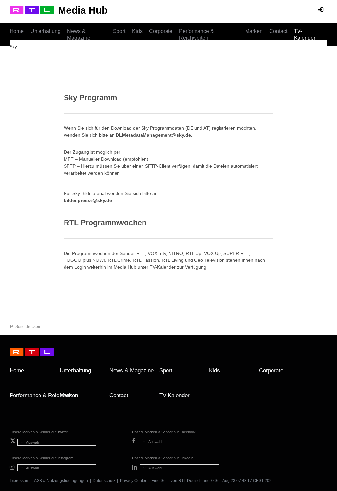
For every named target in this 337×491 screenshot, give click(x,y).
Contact (278, 31)
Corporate (160, 31)
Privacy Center (133, 480)
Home (17, 31)
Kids (137, 31)
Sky (13, 46)
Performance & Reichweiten (196, 34)
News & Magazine (78, 34)
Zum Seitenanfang (320, 373)
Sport (119, 31)
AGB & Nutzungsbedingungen (61, 480)
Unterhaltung (45, 31)
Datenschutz (104, 480)
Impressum (19, 480)
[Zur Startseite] (32, 10)
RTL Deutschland (194, 480)
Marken (254, 31)
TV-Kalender (304, 34)
